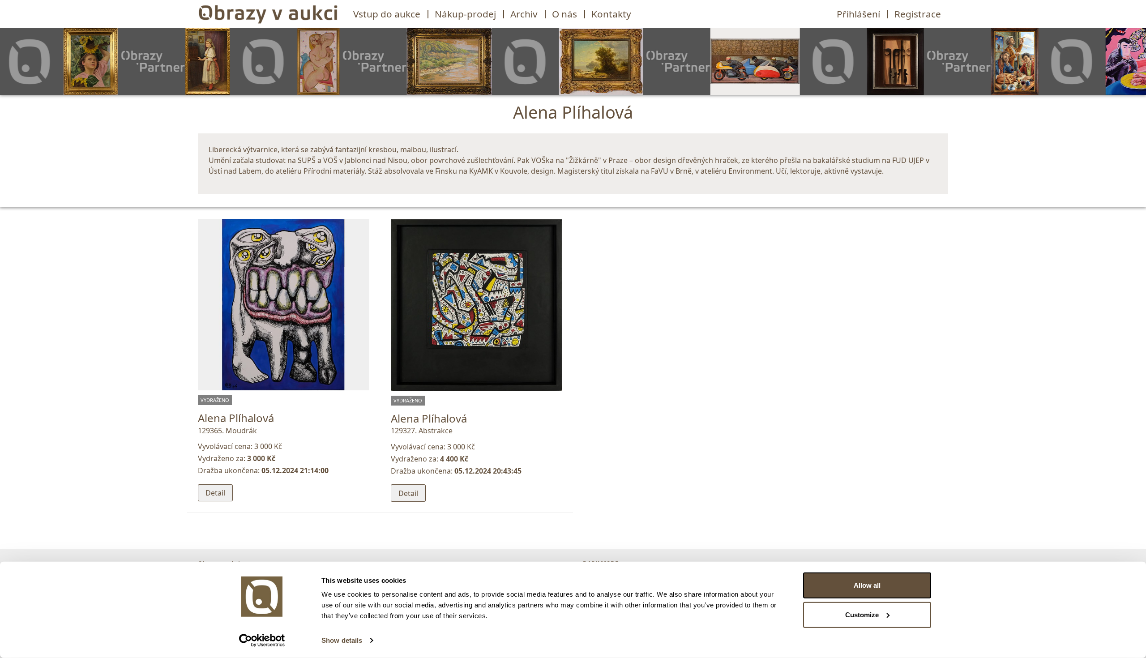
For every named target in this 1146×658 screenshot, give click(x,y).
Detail (215, 493)
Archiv (524, 14)
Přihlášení (858, 14)
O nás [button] (564, 14)
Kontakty (611, 14)
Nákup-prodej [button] (465, 14)
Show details (341, 640)
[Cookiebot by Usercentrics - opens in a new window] (262, 640)
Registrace (917, 14)
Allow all (867, 585)
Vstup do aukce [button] (386, 14)
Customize (862, 614)
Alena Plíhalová (236, 417)
